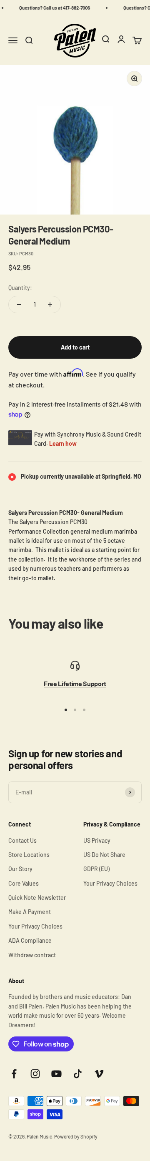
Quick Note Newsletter (37, 897)
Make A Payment (29, 911)
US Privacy (96, 840)
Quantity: (20, 287)
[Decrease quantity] (19, 304)
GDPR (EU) (96, 868)
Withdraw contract (32, 955)
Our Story (20, 868)
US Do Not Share (104, 854)
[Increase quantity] (50, 304)
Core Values (23, 883)
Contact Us (22, 840)
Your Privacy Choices (35, 926)
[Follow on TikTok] (77, 1073)
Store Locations (29, 854)
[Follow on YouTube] (56, 1073)
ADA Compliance (30, 940)
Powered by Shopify (76, 1136)
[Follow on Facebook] (14, 1073)
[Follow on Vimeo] (99, 1073)
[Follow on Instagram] (35, 1073)
